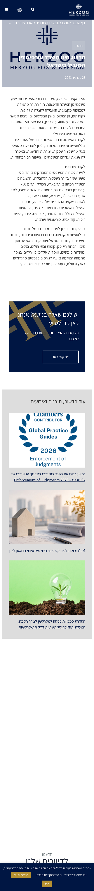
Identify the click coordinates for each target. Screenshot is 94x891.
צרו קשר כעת (61, 357)
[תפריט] (6, 10)
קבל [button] (47, 884)
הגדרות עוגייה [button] (21, 875)
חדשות (79, 45)
